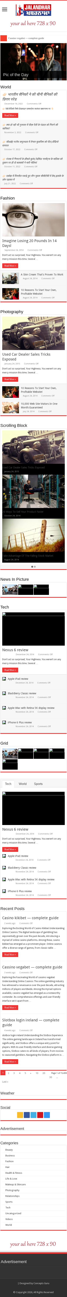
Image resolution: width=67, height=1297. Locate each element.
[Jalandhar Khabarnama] (33, 9)
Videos (9, 1219)
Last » (5, 1081)
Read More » (10, 115)
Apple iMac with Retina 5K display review (31, 707)
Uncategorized (13, 1213)
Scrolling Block (13, 425)
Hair (7, 1167)
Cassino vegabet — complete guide (26, 38)
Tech (4, 607)
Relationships (12, 1196)
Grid (4, 743)
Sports (38, 783)
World (5, 87)
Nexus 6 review (15, 650)
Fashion (7, 198)
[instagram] (47, 1115)
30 (50, 1077)
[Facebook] (27, 1115)
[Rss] (20, 1115)
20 (43, 1073)
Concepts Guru (41, 1283)
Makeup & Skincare (15, 1184)
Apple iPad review (18, 678)
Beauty (9, 1149)
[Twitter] (33, 1115)
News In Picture (14, 579)
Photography (11, 311)
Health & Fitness (13, 1172)
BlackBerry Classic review (22, 693)
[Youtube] (40, 1115)
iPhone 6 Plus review (20, 722)
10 (37, 1073)
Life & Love (11, 1178)
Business (10, 1155)
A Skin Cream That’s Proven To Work (42, 274)
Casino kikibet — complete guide (30, 918)
